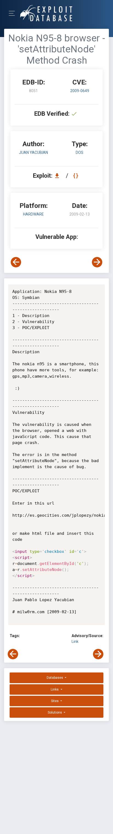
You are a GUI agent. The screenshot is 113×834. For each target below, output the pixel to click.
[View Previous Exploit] (16, 262)
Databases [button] (55, 678)
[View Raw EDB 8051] (76, 175)
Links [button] (55, 689)
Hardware (33, 214)
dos (79, 152)
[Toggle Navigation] (14, 13)
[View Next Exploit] (97, 262)
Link (75, 641)
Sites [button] (55, 701)
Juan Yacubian (33, 152)
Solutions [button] (55, 712)
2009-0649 (79, 91)
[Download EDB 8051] (58, 175)
